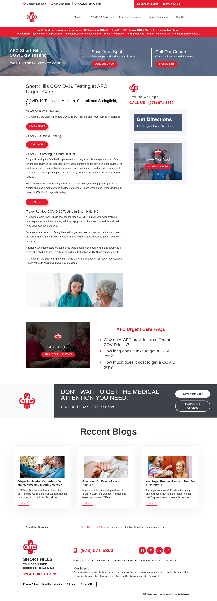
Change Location (36, 4)
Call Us (37, 202)
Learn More (37, 126)
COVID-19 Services (101, 17)
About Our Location (58, 354)
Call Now (37, 144)
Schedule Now (104, 64)
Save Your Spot (149, 4)
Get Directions (62, 4)
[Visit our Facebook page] (142, 550)
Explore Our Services (192, 406)
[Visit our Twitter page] (150, 550)
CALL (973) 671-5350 (89, 4)
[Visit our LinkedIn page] (159, 550)
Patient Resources (158, 17)
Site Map (71, 584)
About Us (180, 17)
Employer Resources (130, 17)
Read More (23, 503)
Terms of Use (87, 584)
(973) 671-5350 (49, 63)
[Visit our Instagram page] (167, 550)
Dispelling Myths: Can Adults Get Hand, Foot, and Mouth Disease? (40, 483)
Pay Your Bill (172, 4)
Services (78, 17)
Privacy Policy (30, 584)
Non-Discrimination (52, 584)
